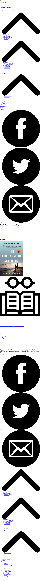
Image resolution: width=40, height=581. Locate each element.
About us (3, 468)
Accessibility (6, 564)
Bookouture (6, 62)
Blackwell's (4, 336)
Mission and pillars (7, 36)
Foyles (3, 338)
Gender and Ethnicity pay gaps (9, 565)
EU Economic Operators (8, 568)
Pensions (5, 575)
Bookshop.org (4, 337)
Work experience (7, 100)
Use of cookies (6, 573)
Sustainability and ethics (8, 37)
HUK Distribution (7, 67)
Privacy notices (6, 572)
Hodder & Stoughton (7, 65)
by (4, 239)
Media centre (4, 103)
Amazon (3, 335)
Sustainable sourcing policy (8, 567)
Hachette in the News (7, 34)
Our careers (4, 104)
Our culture (4, 73)
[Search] (13, 10)
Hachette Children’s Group (8, 63)
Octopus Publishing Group (8, 526)
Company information (7, 571)
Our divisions (4, 40)
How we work (6, 97)
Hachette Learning (7, 66)
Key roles (5, 555)
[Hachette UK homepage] (20, 7)
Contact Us (6, 563)
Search (1, 10)
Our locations (6, 38)
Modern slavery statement (8, 566)
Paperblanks (6, 71)
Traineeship (6, 99)
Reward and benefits (7, 96)
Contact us (6, 39)
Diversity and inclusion (6, 102)
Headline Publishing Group (8, 64)
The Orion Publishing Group (9, 70)
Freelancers (6, 101)
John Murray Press (7, 68)
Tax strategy (6, 576)
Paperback (4, 331)
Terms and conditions (7, 574)
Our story (5, 35)
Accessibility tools (3, 106)
